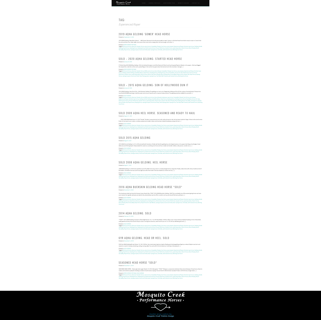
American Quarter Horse (138, 46)
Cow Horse (164, 46)
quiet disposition (177, 48)
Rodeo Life (186, 74)
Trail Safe (160, 50)
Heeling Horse (141, 48)
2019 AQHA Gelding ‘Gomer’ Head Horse (144, 34)
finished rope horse (189, 46)
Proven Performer (160, 48)
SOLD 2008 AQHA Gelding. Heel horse (143, 162)
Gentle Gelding (130, 73)
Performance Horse (150, 48)
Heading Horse (133, 48)
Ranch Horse (185, 48)
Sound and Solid (143, 50)
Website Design (183, 3)
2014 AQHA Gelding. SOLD (135, 213)
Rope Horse (127, 50)
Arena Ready (157, 71)
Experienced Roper (178, 46)
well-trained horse (167, 50)
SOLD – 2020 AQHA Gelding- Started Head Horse (150, 59)
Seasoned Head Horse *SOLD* (138, 262)
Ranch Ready (192, 48)
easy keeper (170, 46)
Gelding (196, 46)
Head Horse (126, 48)
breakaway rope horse (167, 97)
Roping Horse (138, 102)
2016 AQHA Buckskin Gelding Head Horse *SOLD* (150, 187)
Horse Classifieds (170, 73)
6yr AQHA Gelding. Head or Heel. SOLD (144, 238)
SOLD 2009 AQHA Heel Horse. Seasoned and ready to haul (157, 113)
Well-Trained (164, 76)
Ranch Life (150, 74)
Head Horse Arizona (135, 201)
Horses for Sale (179, 73)
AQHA (145, 71)
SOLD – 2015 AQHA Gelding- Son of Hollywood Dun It (154, 85)
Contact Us (196, 3)
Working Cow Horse (178, 50)
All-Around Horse (127, 46)
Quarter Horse (168, 48)
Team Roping (143, 76)
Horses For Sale (154, 3)
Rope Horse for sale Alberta (148, 202)
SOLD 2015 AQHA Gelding (135, 137)
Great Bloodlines (139, 73)
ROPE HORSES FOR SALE (130, 45)
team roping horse (152, 50)
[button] (203, 3)
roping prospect (135, 50)
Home (144, 3)
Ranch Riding (164, 74)
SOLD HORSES (127, 95)
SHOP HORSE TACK (169, 3)
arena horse (147, 46)
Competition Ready (155, 46)
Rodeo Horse (180, 74)
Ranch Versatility (172, 74)
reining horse (194, 100)
